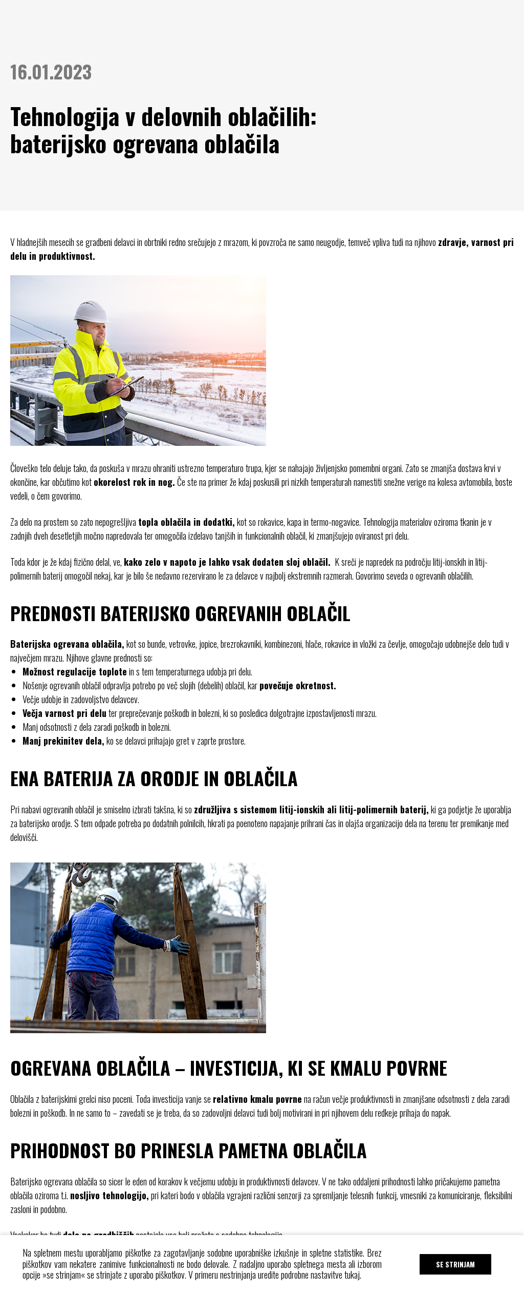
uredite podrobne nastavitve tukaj (309, 1274)
